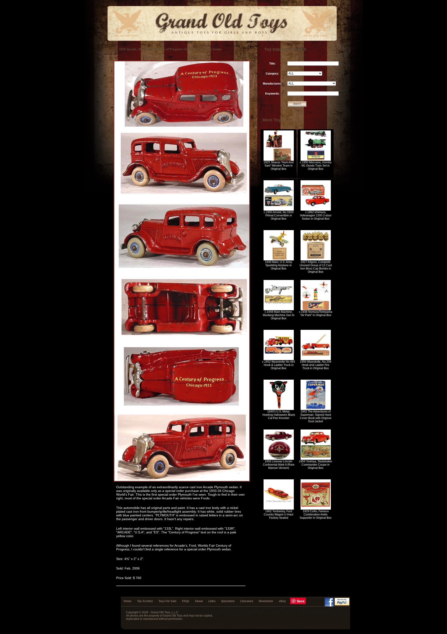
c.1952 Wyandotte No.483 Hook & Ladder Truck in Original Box (278, 365)
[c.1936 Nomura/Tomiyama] (316, 309)
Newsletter (266, 601)
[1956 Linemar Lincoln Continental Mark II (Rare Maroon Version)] (279, 458)
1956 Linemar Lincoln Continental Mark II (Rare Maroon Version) (279, 465)
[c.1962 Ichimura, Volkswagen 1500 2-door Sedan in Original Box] (316, 209)
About (199, 601)
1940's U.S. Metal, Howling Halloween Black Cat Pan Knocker (278, 415)
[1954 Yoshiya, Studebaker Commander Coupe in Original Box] (316, 458)
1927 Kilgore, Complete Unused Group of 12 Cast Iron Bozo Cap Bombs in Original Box (316, 266)
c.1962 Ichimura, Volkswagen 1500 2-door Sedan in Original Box (316, 215)
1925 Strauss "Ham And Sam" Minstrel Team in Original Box (279, 165)
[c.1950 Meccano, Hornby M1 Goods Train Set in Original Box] (316, 159)
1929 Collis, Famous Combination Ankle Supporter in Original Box (316, 514)
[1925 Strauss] (279, 159)
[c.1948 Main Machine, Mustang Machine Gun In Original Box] (279, 309)
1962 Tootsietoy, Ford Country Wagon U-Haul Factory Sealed (278, 514)
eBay (282, 601)
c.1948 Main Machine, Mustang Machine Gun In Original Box (279, 315)
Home (128, 601)
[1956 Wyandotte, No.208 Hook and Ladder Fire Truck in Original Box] (316, 359)
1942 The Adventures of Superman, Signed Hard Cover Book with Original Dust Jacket (315, 416)
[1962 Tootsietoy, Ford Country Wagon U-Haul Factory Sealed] (279, 508)
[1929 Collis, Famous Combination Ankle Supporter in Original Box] (316, 508)
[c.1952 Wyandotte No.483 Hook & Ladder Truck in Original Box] (279, 359)
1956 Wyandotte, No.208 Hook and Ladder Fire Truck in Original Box (315, 365)
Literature (246, 601)
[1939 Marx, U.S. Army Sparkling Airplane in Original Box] (279, 259)
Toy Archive (145, 601)
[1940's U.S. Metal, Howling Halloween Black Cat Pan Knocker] (279, 409)
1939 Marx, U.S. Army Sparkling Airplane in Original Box (278, 265)
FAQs (185, 601)
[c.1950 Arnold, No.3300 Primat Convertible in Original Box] (279, 209)
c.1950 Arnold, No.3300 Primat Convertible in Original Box (279, 215)
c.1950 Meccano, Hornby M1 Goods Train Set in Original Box (316, 165)
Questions (228, 601)
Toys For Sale (167, 601)
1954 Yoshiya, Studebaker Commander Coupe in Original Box (315, 465)
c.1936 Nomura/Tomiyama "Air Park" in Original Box (315, 313)
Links (212, 601)
